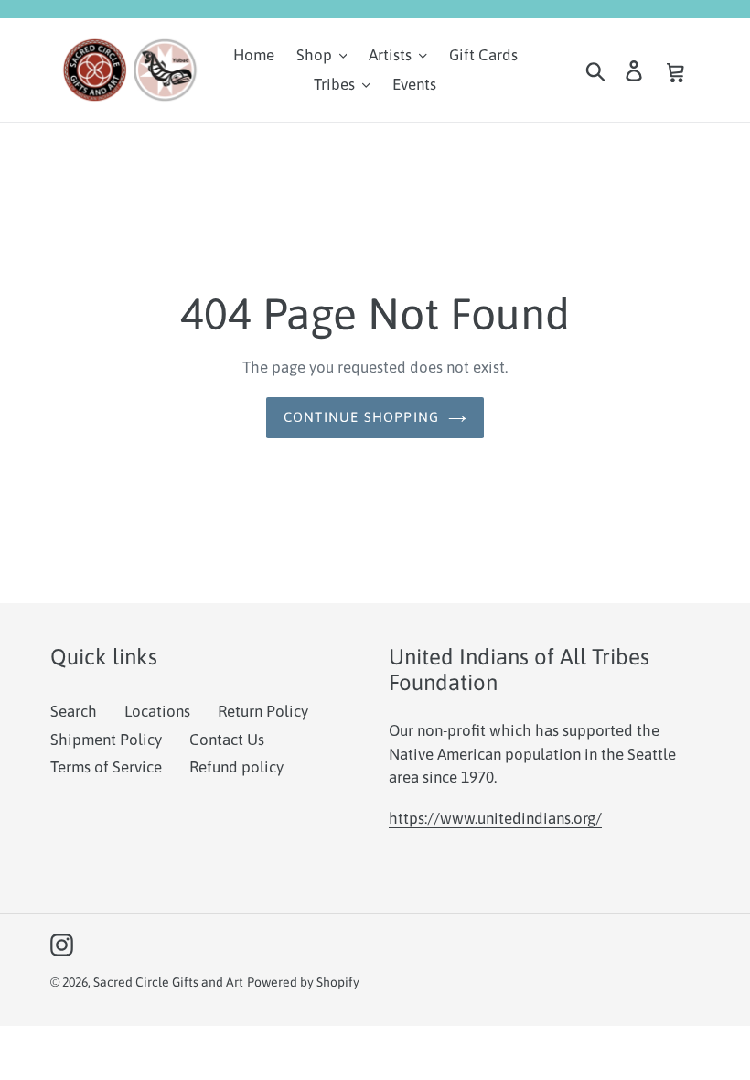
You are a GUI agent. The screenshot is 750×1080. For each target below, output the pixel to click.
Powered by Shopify (303, 982)
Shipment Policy (106, 739)
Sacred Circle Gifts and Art (168, 982)
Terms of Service (106, 767)
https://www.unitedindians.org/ (495, 818)
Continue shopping (361, 417)
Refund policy (236, 767)
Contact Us (226, 739)
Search (73, 711)
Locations (157, 711)
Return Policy (263, 711)
